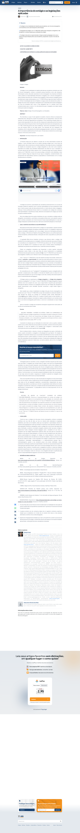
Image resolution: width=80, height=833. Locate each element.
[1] (42, 252)
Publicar (67, 2)
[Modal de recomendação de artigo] (15, 511)
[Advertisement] (40, 632)
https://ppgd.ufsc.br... (44, 535)
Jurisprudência (33, 823)
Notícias (19, 2)
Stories (39, 2)
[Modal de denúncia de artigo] (15, 518)
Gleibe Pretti (27, 532)
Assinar (33, 699)
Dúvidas (33, 2)
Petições (28, 823)
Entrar (73, 2)
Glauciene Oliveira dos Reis (31, 602)
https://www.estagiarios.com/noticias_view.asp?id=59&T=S (32, 490)
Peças (25, 2)
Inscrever (57, 355)
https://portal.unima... (29, 544)
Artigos (13, 2)
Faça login (44, 709)
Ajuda (54, 823)
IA (45, 2)
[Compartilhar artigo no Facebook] (15, 504)
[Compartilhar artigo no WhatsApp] (15, 508)
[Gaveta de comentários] (15, 515)
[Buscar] (61, 2)
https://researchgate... (54, 598)
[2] (22, 296)
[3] (44, 328)
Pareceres (39, 823)
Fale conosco (59, 823)
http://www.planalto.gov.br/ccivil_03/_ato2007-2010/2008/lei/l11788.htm (36, 460)
